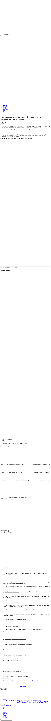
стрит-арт (8, 267)
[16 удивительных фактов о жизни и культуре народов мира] (5, 675)
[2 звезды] (25, 322)
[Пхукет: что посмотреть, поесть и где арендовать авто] (5, 638)
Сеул (5, 267)
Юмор (4, 111)
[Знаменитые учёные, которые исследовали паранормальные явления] (5, 643)
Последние (8, 568)
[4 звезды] (25, 388)
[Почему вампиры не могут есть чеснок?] (5, 659)
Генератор (5, 113)
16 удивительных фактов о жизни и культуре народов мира (15, 676)
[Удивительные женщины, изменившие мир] (5, 664)
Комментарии (14, 568)
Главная (4, 103)
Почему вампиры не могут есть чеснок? (11, 660)
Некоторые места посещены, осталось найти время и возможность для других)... (25, 629)
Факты (4, 107)
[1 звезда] (25, 288)
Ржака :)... (9, 622)
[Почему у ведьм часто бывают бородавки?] (5, 670)
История (5, 106)
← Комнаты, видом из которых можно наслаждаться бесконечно (21, 681)
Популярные (3, 568)
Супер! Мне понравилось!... (16, 619)
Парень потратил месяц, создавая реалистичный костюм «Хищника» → (23, 680)
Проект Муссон (14, 129)
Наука (4, 110)
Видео (4, 112)
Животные (5, 109)
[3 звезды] (25, 355)
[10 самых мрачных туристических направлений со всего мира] (5, 654)
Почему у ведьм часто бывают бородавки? (12, 671)
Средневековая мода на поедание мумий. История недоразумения (17, 649)
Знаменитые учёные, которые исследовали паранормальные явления (17, 644)
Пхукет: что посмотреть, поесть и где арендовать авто (14, 639)
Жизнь (4, 108)
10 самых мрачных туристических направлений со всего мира (16, 655)
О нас (4, 699)
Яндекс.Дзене (23, 443)
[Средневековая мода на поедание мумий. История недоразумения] (5, 648)
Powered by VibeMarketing (5, 705)
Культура (5, 105)
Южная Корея (14, 267)
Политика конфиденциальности (10, 700)
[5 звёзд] (25, 421)
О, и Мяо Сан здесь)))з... (13, 626)
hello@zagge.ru (23, 686)
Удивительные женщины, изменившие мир (12, 665)
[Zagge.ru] (25, 33)
